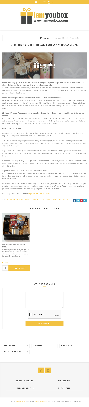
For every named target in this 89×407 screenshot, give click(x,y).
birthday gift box (64, 199)
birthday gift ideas (38, 199)
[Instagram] (48, 370)
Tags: (4, 199)
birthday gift (11, 199)
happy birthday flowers (23, 199)
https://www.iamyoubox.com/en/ (39, 193)
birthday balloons (51, 199)
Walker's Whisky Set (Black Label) (13, 246)
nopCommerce (20, 401)
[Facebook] (41, 370)
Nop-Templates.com (40, 401)
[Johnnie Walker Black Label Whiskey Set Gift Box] (16, 227)
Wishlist (44, 2)
